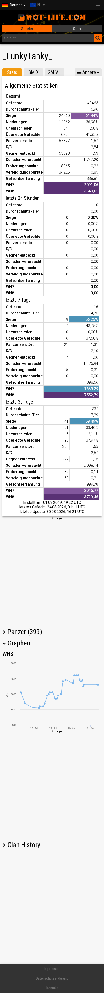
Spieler (27, 28)
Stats (12, 72)
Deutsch (16, 5)
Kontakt (52, 988)
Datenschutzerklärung (52, 978)
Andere (88, 72)
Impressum (52, 968)
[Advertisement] (52, 572)
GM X (33, 72)
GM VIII (55, 72)
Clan (77, 28)
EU (39, 4)
